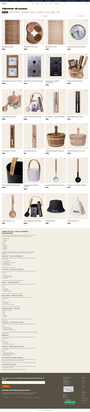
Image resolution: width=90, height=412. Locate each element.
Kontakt (83, 394)
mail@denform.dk (67, 381)
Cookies (83, 402)
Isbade (83, 387)
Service (83, 396)
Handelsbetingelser (85, 398)
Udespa (83, 379)
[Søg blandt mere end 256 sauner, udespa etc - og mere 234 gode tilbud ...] (81, 4)
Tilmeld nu (6, 386)
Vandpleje (83, 381)
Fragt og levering (84, 400)
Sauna (83, 383)
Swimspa (83, 385)
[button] (82, 16)
